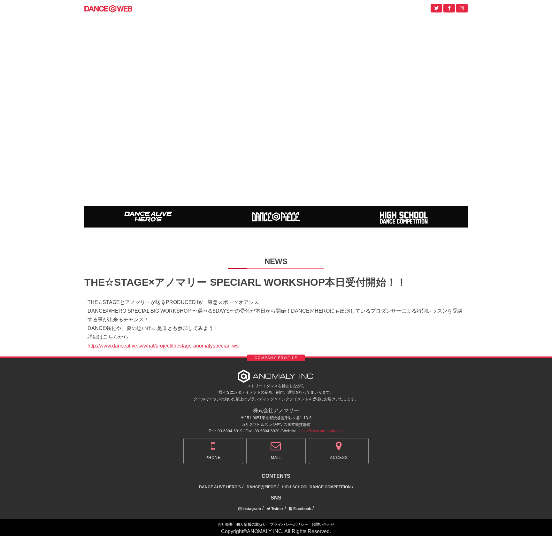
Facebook (301, 509)
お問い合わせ (322, 524)
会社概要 (225, 524)
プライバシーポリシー (289, 524)
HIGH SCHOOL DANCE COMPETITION (316, 487)
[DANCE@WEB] (108, 8)
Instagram (251, 509)
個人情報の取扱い (251, 524)
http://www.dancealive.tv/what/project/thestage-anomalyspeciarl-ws (163, 345)
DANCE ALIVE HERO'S (220, 487)
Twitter (276, 509)
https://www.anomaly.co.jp (321, 431)
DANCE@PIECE (261, 487)
